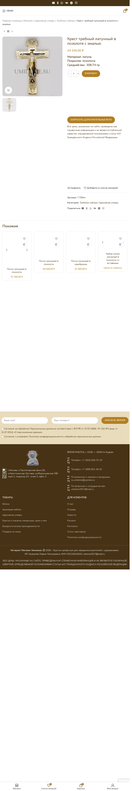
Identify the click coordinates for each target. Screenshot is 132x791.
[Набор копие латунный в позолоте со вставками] (113, 354)
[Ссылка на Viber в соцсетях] (76, 2)
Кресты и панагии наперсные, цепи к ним (24, 608)
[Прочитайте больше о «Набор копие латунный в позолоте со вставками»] (120, 244)
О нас (70, 591)
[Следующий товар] (12, 31)
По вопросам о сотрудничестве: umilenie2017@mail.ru (88, 575)
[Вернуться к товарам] (8, 31)
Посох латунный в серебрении (80, 263)
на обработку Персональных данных (34, 515)
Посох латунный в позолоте (16, 271)
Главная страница (11, 20)
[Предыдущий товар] (4, 31)
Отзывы (71, 596)
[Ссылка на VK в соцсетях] (66, 2)
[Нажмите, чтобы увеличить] (8, 90)
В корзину (91, 73)
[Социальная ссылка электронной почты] (53, 2)
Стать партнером (76, 619)
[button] (24, 244)
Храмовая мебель (11, 596)
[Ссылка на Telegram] (71, 2)
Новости (71, 602)
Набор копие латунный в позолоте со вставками (113, 482)
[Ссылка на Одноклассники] (58, 2)
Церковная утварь (45, 20)
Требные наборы (66, 20)
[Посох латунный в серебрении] (81, 246)
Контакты (72, 613)
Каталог (71, 608)
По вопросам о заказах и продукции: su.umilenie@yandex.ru (90, 566)
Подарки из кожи (11, 619)
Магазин (28, 20)
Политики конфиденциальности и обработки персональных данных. (64, 524)
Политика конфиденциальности (84, 624)
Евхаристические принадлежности (21, 613)
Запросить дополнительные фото (91, 119)
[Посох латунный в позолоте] (17, 250)
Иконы (5, 591)
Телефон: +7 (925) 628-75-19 (86, 547)
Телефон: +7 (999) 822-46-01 (86, 556)
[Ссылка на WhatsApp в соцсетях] (62, 2)
